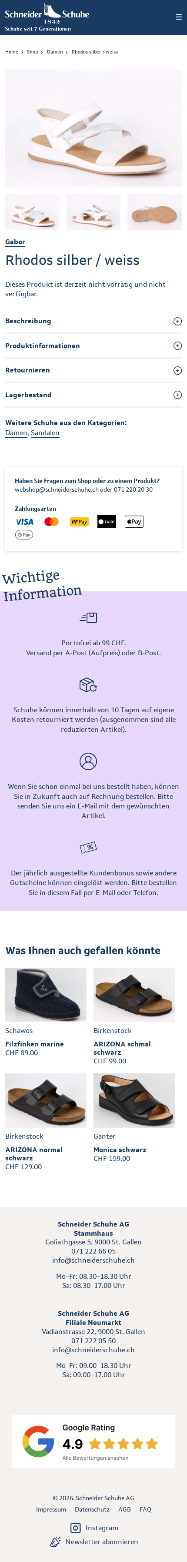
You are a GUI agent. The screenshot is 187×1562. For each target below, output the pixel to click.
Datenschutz (92, 1509)
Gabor (15, 242)
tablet (93, 1391)
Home (11, 52)
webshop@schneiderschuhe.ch (57, 489)
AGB (124, 1509)
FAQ (145, 1509)
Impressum (51, 1509)
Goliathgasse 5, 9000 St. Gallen (93, 1242)
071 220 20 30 (133, 489)
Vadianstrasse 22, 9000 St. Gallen (93, 1331)
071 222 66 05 (93, 1251)
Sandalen (45, 433)
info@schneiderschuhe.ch (93, 1260)
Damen (55, 52)
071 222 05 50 (93, 1341)
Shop (32, 52)
